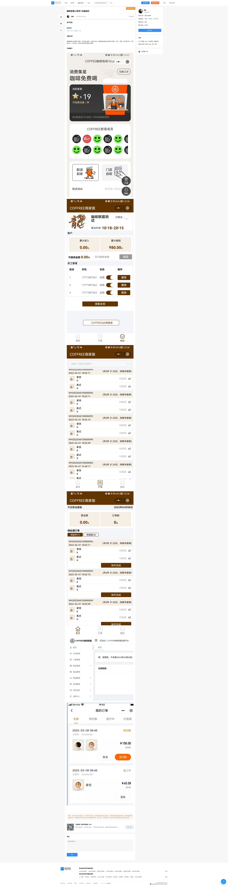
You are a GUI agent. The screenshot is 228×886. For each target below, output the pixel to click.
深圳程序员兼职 (100, 871)
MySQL (76, 30)
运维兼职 (121, 877)
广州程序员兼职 (109, 871)
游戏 (146, 44)
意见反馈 (95, 883)
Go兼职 (132, 877)
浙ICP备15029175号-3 (161, 882)
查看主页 (149, 30)
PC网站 (142, 41)
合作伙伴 (88, 883)
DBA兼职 (115, 877)
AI (139, 41)
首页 (66, 3)
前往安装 (129, 827)
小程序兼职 (93, 877)
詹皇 (145, 10)
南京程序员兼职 (136, 871)
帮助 (75, 883)
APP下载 (70, 883)
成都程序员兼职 (127, 871)
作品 (89, 3)
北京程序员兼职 (83, 871)
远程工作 (109, 883)
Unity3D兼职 (109, 877)
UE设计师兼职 (138, 877)
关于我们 (81, 883)
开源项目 (156, 41)
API (153, 44)
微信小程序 (141, 44)
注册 (173, 3)
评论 (72, 854)
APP (164, 2)
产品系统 (150, 41)
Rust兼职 (87, 877)
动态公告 (63, 883)
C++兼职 (81, 877)
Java (68, 30)
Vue (72, 30)
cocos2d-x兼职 (100, 877)
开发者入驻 (155, 2)
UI (80, 30)
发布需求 (145, 2)
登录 (170, 3)
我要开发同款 (130, 8)
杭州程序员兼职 (118, 871)
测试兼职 (126, 877)
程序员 (72, 3)
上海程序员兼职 (92, 871)
